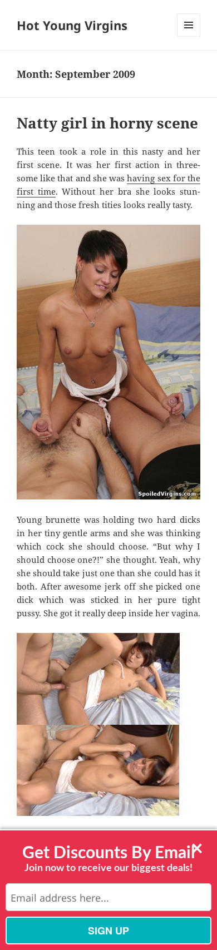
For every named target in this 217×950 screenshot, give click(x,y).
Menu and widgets (188, 36)
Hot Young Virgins (72, 25)
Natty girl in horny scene (107, 123)
